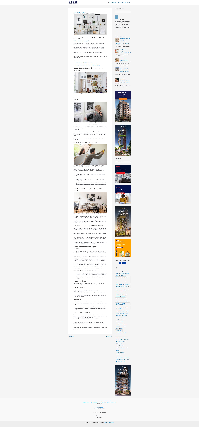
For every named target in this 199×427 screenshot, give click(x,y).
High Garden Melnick (119, 328)
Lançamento (125, 337)
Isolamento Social (118, 337)
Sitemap (111, 402)
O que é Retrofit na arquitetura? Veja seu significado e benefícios (88, 65)
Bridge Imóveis (124, 298)
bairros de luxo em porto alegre (121, 294)
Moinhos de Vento (119, 343)
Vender (95, 400)
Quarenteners (118, 354)
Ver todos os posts (118, 31)
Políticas (114, 402)
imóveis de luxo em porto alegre (121, 332)
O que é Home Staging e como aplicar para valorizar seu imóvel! (87, 63)
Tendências (127, 357)
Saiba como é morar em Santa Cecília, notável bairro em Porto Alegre (122, 71)
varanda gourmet (119, 361)
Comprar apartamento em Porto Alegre (121, 307)
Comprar (89, 400)
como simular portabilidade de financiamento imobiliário (121, 304)
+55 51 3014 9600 (99, 407)
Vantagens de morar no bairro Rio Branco (122, 359)
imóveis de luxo (119, 330)
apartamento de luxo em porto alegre (122, 273)
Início (109, 2)
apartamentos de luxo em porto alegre (123, 284)
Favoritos (98, 400)
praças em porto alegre (120, 352)
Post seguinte (109, 336)
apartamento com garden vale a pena (122, 271)
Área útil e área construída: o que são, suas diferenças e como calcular (122, 82)
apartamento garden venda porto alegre (122, 278)
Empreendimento (118, 326)
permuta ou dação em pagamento (122, 347)
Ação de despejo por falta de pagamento (122, 289)
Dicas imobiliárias (123, 49)
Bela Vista (117, 298)
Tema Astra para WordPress (109, 422)
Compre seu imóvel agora (120, 317)
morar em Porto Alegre (120, 345)
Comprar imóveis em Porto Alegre (122, 313)
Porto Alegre (118, 350)
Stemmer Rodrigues (119, 357)
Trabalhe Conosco (86, 402)
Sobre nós (104, 400)
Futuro (124, 326)
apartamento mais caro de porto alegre (121, 282)
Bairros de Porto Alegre (124, 68)
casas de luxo (118, 301)
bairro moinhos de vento (120, 291)
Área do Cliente (101, 402)
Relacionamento (96, 402)
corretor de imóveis (119, 321)
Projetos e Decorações (78, 40)
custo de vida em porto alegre (121, 323)
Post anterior (71, 336)
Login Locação (107, 402)
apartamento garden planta (120, 275)
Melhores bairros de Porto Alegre (122, 339)
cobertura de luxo (126, 301)
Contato (90, 402)
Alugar (92, 400)
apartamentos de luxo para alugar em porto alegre (122, 287)
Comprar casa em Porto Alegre (122, 311)
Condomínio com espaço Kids (120, 319)
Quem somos (127, 2)
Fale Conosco (113, 2)
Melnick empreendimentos (120, 341)
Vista (124, 361)
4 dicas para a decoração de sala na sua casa (84, 62)
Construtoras (108, 400)
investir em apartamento (120, 334)
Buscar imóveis (120, 2)
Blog (101, 400)
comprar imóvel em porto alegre (121, 315)
